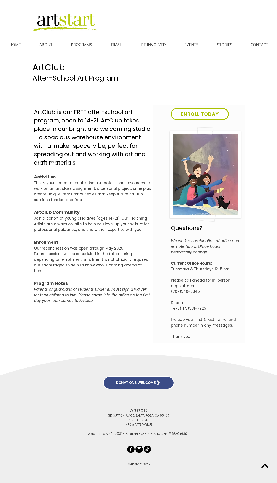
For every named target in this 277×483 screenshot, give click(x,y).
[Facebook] (131, 449)
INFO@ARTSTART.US (139, 424)
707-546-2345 (138, 420)
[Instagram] (139, 449)
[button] (46, 44)
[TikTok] (147, 449)
